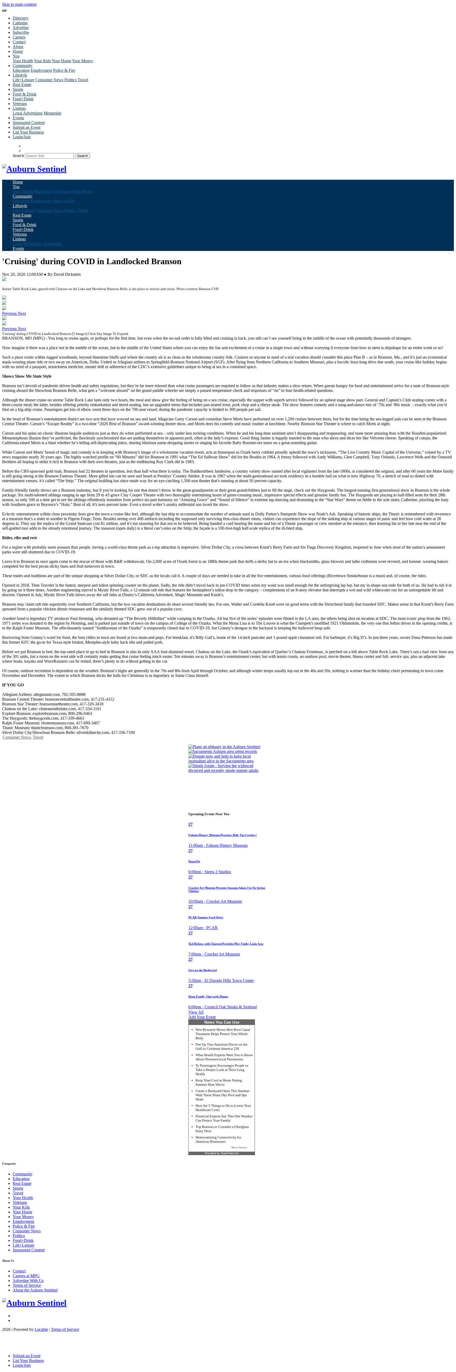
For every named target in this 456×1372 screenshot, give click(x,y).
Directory (20, 18)
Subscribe (21, 32)
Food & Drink (24, 94)
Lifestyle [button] (20, 75)
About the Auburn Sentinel (35, 1290)
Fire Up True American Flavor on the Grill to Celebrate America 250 (222, 1046)
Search (18, 155)
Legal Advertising (27, 113)
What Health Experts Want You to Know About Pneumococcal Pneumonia (224, 1057)
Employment (41, 70)
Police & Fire (64, 70)
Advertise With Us (28, 1280)
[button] (10, 313)
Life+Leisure (23, 80)
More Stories (239, 1147)
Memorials (52, 113)
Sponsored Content (29, 122)
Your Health (23, 61)
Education (21, 70)
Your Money (82, 61)
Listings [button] (19, 108)
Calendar (20, 23)
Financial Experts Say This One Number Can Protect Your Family (224, 1118)
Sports (18, 89)
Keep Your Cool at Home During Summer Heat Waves (219, 1082)
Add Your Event (202, 1017)
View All (195, 1012)
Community (22, 1174)
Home (18, 51)
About (18, 46)
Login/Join (22, 137)
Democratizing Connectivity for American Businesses (218, 1139)
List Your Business (28, 132)
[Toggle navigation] (4, 10)
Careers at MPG (26, 1276)
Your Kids (42, 61)
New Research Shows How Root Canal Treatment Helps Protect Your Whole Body (223, 1034)
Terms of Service (27, 1285)
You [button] (16, 56)
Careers (19, 37)
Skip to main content (19, 4)
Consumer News (49, 80)
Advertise (21, 27)
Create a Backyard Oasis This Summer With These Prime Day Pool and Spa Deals (223, 1095)
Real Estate (22, 84)
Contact (19, 42)
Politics (70, 80)
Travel (83, 80)
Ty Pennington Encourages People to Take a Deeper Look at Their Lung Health (222, 1070)
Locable (41, 1329)
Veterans (20, 103)
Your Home (61, 61)
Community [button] (22, 65)
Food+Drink (23, 99)
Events (18, 118)
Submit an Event (26, 127)
